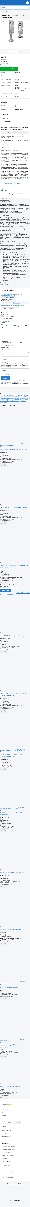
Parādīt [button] (12, 316)
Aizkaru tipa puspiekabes (14, 395)
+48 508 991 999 (19, 316)
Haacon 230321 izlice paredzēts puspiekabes (14, 507)
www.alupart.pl (5, 321)
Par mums (4, 1113)
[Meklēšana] (27, 7)
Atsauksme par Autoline (8, 1155)
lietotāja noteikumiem (12, 382)
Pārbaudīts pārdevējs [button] (9, 297)
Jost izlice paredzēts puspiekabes (10, 1086)
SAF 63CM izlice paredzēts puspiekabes (12, 872)
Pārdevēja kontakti (7, 1118)
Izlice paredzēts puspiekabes (9, 987)
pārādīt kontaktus (23, 178)
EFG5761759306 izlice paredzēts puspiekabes (14, 636)
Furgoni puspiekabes (19, 399)
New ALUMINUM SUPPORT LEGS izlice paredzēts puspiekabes (12, 755)
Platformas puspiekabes (7, 399)
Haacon (17, 72)
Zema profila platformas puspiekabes (17, 396)
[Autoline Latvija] (11, 2)
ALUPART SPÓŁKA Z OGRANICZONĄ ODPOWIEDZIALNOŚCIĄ (12, 295)
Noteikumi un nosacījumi (8, 1146)
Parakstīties (5, 590)
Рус (6, 1126)
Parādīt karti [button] (4, 341)
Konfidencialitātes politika (8, 1149)
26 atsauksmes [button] (16, 302)
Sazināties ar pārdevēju (9, 69)
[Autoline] (6, 12)
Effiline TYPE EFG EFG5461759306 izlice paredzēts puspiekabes (13, 694)
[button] (27, 2)
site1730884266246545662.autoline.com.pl (12, 305)
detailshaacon (6, 121)
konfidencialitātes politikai (23, 593)
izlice (16, 75)
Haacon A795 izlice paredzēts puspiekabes (13, 449)
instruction (5, 118)
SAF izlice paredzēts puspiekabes (10, 929)
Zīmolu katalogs (6, 1158)
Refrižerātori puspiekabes (7, 398)
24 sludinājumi (11, 299)
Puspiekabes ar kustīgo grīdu (15, 401)
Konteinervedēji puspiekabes (22, 398)
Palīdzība (4, 1115)
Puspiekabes (3, 395)
